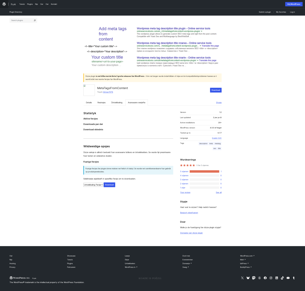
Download (216, 90)
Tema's (70, 260)
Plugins (70, 263)
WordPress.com (247, 256)
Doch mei (186, 256)
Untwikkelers (130, 263)
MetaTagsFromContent (112, 88)
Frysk (34, 278)
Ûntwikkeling (116, 102)
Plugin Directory (16, 12)
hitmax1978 (108, 92)
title (219, 148)
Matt (243, 260)
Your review (185, 192)
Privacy (12, 267)
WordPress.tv (131, 267)
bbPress (244, 263)
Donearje (187, 263)
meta (211, 143)
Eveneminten (188, 260)
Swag (186, 267)
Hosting (13, 263)
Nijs (11, 260)
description (203, 143)
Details (89, 102)
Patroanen (71, 267)
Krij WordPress (293, 4)
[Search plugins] (34, 20)
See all (219, 192)
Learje (127, 256)
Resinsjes (101, 102)
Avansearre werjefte (136, 102)
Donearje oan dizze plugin (191, 233)
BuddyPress (246, 267)
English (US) (217, 138)
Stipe (127, 260)
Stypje (219, 102)
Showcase (71, 256)
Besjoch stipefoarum (189, 212)
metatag (218, 143)
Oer (11, 256)
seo (214, 148)
